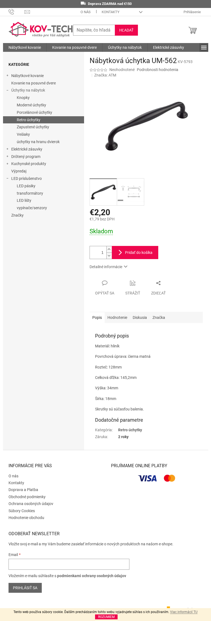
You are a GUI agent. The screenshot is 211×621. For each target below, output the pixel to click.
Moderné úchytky (31, 105)
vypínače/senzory (32, 208)
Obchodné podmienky (27, 497)
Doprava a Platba (23, 489)
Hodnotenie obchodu (26, 517)
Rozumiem (106, 617)
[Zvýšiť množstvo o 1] (109, 249)
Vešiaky (23, 134)
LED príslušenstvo (26, 178)
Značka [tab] (158, 317)
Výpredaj (18, 171)
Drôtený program (25, 156)
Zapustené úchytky (33, 127)
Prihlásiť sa (25, 588)
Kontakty (111, 12)
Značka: (105, 75)
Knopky (23, 97)
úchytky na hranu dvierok (38, 142)
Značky (17, 215)
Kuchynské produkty (28, 163)
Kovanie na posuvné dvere (33, 83)
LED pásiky (26, 186)
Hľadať (126, 30)
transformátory (30, 193)
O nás (85, 12)
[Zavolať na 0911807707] (17, 12)
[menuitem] (24, 47)
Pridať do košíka (138, 252)
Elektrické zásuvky (26, 149)
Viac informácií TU (184, 612)
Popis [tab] (97, 317)
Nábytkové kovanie (27, 75)
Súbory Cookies (22, 511)
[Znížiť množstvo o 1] (109, 256)
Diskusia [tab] (140, 317)
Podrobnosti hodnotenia (157, 69)
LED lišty (24, 200)
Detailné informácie (106, 267)
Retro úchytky (28, 120)
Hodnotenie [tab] (117, 317)
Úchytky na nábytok (28, 90)
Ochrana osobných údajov (31, 503)
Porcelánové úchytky (34, 112)
